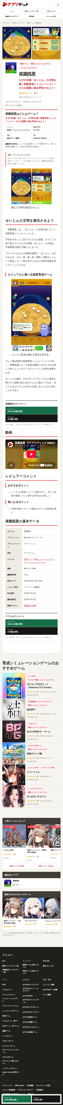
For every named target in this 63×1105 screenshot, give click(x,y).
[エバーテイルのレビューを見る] (13, 775)
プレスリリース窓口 (43, 1085)
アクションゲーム (8, 994)
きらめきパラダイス (36, 796)
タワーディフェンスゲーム (10, 1051)
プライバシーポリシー (26, 1090)
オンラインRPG (33, 768)
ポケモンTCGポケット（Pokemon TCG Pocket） (40, 686)
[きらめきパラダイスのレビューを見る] (13, 796)
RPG (4, 984)
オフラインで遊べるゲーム (10, 1062)
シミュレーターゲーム (35, 788)
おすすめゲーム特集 (50, 989)
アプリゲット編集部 (15, 105)
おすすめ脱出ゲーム (30, 1017)
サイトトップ (7, 1085)
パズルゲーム (32, 723)
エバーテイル (33, 772)
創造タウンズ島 (34, 753)
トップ (12, 11)
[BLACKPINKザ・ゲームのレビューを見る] (13, 731)
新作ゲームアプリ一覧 (31, 11)
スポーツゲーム (8, 1041)
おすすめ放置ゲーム (30, 1022)
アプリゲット (6, 23)
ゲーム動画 (47, 994)
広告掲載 (30, 1085)
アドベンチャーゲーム (10, 1006)
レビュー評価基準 (8, 1090)
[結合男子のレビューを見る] (13, 709)
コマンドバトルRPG (48, 768)
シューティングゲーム (10, 1011)
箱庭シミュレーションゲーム (37, 792)
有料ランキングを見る (46, 866)
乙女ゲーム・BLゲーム (10, 1026)
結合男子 (31, 709)
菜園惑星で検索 (30, 606)
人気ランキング (51, 11)
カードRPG (32, 676)
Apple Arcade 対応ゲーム (11, 1073)
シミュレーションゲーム (28, 68)
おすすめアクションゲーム (31, 1001)
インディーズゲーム (9, 1068)
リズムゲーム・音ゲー (10, 1021)
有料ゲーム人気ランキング (31, 972)
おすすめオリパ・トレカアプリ (31, 990)
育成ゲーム (30, 23)
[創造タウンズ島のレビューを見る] (13, 753)
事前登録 (31, 16)
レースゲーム (7, 1036)
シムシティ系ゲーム (34, 745)
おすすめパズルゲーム (31, 1007)
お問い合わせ (19, 1085)
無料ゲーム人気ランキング (31, 966)
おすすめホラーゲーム (31, 1012)
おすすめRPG (28, 996)
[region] (31, 843)
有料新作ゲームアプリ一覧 (10, 971)
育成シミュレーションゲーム (40, 64)
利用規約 (40, 1090)
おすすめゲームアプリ (31, 984)
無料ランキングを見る (17, 866)
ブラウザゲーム (8, 1057)
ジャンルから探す (51, 16)
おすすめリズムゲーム (31, 1027)
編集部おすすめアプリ (12, 16)
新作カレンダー (48, 966)
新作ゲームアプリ (19, 23)
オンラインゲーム (8, 1046)
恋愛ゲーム (6, 1031)
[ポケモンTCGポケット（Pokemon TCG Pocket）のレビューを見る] (13, 685)
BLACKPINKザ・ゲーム (38, 731)
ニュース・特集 (48, 984)
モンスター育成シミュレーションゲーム (41, 680)
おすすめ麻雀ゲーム (30, 1032)
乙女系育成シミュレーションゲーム (39, 701)
